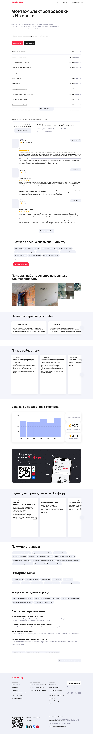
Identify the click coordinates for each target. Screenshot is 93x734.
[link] (17, 43)
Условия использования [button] (19, 693)
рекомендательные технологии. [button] (57, 725)
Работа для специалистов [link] (38, 690)
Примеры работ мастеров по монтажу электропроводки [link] (39, 277)
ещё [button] (43, 331)
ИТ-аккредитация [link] (54, 687)
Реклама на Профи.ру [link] (55, 690)
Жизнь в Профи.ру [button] (54, 701)
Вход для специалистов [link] (37, 687)
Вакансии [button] (52, 698)
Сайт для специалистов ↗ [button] (38, 685)
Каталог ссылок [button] (16, 695)
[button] (75, 140)
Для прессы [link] (52, 693)
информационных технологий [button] (57, 720)
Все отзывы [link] (15, 690)
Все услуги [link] (15, 687)
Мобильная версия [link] (17, 698)
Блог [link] (50, 703)
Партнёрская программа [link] (56, 695)
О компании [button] (52, 685)
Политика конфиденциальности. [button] (57, 726)
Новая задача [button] (16, 685)
